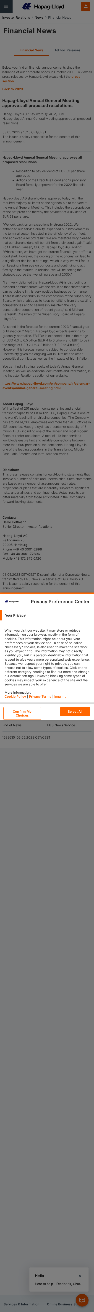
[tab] (47, 615)
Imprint (60, 696)
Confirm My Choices (22, 713)
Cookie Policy (15, 696)
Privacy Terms (40, 696)
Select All (75, 711)
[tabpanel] (47, 661)
